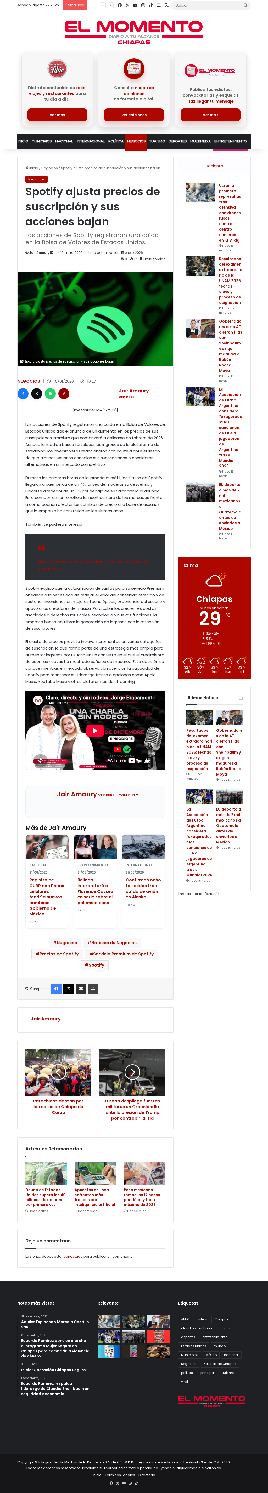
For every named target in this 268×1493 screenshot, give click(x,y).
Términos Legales (120, 1475)
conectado (73, 1256)
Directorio (146, 1475)
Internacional (91, 141)
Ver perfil (128, 397)
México (211, 1355)
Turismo (157, 141)
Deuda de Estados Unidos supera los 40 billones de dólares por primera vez (45, 1197)
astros (202, 1319)
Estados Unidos (193, 1346)
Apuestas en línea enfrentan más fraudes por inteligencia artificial (95, 1197)
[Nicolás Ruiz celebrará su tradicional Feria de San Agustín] (158, 1336)
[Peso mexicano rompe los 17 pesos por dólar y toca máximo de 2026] (144, 1173)
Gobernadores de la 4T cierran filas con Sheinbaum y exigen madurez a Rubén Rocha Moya (230, 346)
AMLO (185, 1319)
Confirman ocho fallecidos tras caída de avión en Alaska (143, 888)
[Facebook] (23, 393)
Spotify (96, 965)
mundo (220, 1346)
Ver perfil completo (118, 795)
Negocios (136, 141)
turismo (228, 1372)
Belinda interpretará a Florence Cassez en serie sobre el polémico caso (95, 891)
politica (187, 1372)
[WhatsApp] (50, 393)
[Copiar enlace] (63, 393)
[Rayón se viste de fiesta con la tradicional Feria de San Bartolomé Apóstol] (133, 1351)
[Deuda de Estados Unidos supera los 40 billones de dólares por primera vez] (46, 1173)
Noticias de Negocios (114, 943)
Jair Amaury (39, 252)
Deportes (178, 141)
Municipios (42, 141)
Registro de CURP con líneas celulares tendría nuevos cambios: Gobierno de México (46, 897)
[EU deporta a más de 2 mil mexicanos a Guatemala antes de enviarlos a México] (200, 492)
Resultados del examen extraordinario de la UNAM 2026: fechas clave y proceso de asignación (230, 280)
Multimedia (200, 141)
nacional (231, 1355)
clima (225, 1328)
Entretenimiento (230, 141)
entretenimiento (215, 1337)
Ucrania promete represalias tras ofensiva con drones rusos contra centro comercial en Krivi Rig (230, 213)
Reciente (214, 166)
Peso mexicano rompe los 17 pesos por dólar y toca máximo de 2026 (142, 1197)
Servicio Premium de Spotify (123, 954)
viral (184, 1381)
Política (116, 141)
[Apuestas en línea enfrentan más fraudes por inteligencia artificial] (95, 1173)
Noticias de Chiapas (220, 1364)
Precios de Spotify (59, 954)
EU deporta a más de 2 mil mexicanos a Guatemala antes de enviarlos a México (228, 826)
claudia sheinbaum (197, 1328)
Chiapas (221, 1319)
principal (207, 1372)
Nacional (64, 141)
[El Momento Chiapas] (134, 32)
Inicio (23, 141)
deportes (188, 1337)
